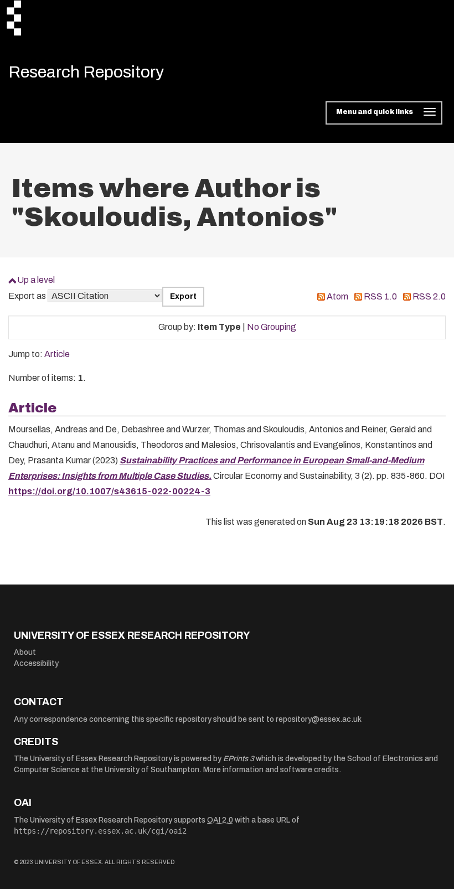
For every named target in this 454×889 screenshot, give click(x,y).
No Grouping (271, 327)
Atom (337, 296)
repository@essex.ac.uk (319, 719)
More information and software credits (271, 770)
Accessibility (36, 663)
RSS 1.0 (380, 296)
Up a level (36, 280)
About (25, 652)
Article (57, 354)
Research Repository (86, 72)
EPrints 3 (238, 758)
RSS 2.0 (429, 296)
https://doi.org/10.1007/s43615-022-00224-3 (109, 491)
